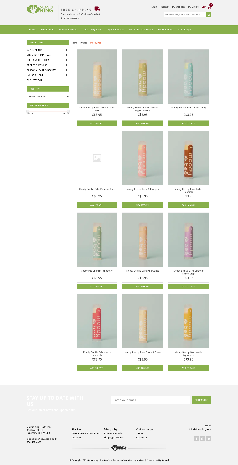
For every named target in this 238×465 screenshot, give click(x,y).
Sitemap (140, 433)
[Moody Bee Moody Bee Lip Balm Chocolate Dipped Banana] (142, 76)
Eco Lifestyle (184, 29)
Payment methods (113, 433)
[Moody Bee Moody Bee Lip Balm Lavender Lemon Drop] (188, 240)
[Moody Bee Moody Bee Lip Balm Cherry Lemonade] (97, 321)
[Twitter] (208, 438)
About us (76, 429)
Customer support (145, 429)
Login (154, 6)
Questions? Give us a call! (42, 439)
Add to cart (96, 123)
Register (164, 6)
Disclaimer (77, 437)
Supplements (47, 29)
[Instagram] (202, 438)
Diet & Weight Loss (93, 29)
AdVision (140, 460)
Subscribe (201, 400)
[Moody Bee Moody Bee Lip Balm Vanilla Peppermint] (188, 321)
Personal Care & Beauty (141, 29)
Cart (206, 6)
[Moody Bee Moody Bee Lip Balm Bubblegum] (142, 158)
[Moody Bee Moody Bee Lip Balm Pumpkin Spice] (97, 158)
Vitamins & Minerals (69, 29)
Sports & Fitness (116, 29)
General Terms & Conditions (86, 433)
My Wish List (178, 6)
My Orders (193, 6)
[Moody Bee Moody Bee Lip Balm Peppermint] (97, 240)
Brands (32, 29)
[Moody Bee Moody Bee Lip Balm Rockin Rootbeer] (188, 158)
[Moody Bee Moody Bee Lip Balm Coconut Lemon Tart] (97, 76)
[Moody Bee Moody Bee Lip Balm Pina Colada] (142, 240)
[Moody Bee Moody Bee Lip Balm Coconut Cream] (142, 321)
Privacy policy (110, 429)
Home (74, 43)
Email (208, 425)
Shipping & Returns (113, 437)
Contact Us (141, 437)
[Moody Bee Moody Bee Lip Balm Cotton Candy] (188, 76)
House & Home (165, 29)
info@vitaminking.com (200, 429)
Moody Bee (95, 43)
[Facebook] (196, 438)
